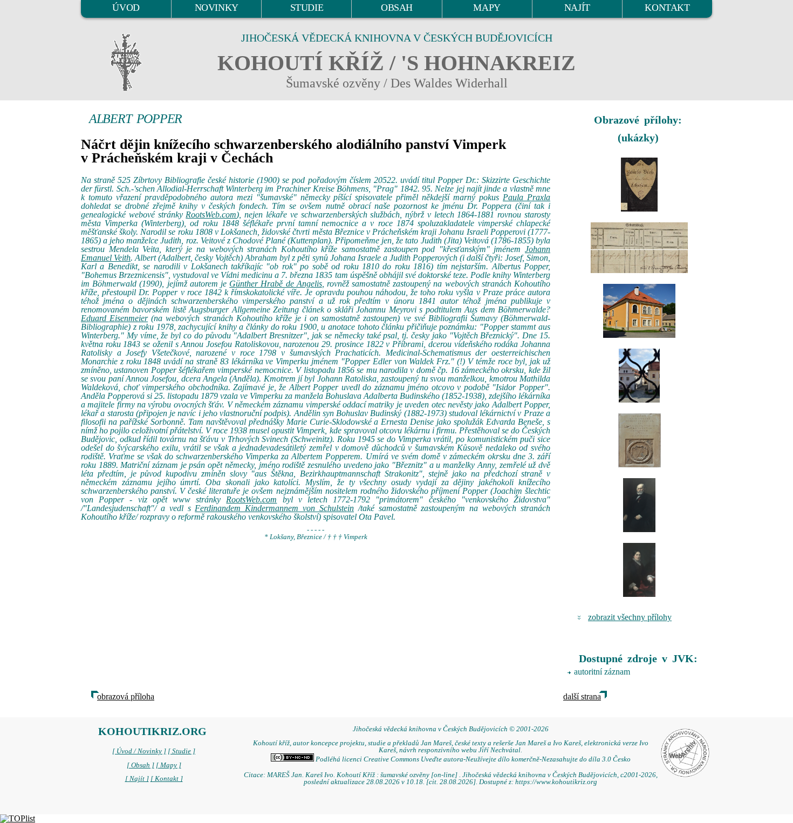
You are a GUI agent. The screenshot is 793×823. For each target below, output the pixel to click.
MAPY (486, 7)
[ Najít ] (137, 779)
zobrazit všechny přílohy (630, 617)
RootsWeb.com (211, 214)
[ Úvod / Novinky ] (139, 751)
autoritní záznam (602, 671)
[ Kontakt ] (167, 779)
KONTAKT (667, 7)
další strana (582, 696)
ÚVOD (125, 7)
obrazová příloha (125, 696)
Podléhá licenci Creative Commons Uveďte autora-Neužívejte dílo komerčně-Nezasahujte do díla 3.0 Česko (472, 759)
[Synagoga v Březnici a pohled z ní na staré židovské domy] (639, 311)
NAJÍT (577, 7)
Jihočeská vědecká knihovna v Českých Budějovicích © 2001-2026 (451, 729)
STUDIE (307, 7)
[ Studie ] (181, 751)
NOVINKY (216, 7)
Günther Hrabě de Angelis (275, 283)
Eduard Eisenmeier (114, 318)
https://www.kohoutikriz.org (556, 782)
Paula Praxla (526, 197)
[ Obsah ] (140, 765)
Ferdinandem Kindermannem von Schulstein (274, 508)
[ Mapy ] (168, 765)
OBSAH (397, 7)
